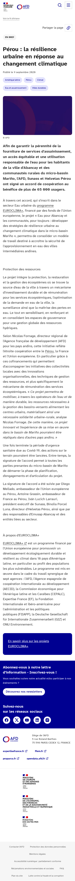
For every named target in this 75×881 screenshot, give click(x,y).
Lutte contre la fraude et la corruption (46, 876)
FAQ (62, 868)
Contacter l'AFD (16, 847)
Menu (68, 5)
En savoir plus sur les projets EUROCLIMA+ (28, 644)
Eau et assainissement (15, 88)
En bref (9, 37)
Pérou (28, 80)
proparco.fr (9, 758)
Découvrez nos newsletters (24, 691)
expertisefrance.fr (13, 751)
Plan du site (17, 876)
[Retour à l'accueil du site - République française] (27, 7)
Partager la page (68, 28)
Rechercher (59, 5)
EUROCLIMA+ (13, 543)
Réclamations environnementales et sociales (32, 868)
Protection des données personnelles (48, 847)
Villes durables (39, 88)
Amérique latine (12, 80)
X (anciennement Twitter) (16, 720)
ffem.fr (39, 751)
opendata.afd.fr (36, 758)
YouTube (27, 720)
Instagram (47, 720)
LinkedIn (37, 720)
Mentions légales (37, 854)
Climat (40, 80)
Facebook (6, 720)
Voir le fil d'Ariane (11, 18)
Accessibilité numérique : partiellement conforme (37, 861)
